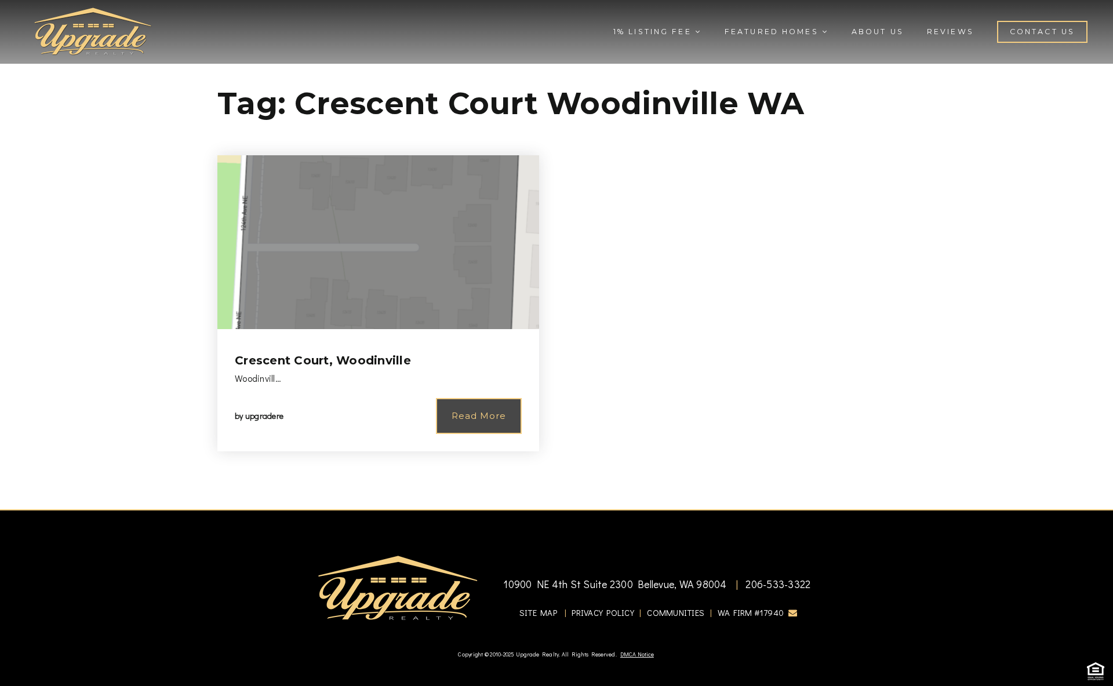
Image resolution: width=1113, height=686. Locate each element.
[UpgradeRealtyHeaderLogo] (398, 587)
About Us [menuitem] (878, 31)
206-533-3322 (776, 584)
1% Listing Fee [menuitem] (654, 31)
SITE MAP (538, 612)
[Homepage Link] (93, 30)
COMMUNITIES (675, 612)
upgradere (264, 415)
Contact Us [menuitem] (1042, 31)
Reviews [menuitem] (950, 31)
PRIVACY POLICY (603, 612)
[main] (556, 254)
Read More (479, 415)
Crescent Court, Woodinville (323, 360)
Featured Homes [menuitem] (773, 31)
